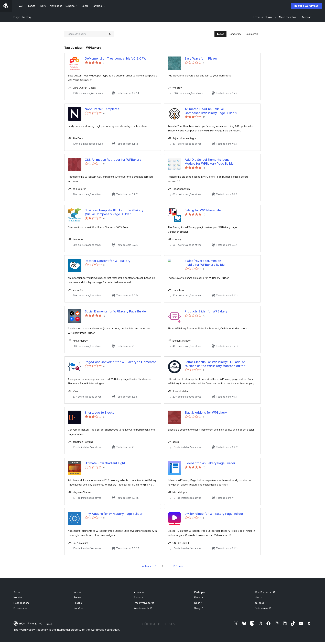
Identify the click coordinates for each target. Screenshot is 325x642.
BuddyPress (263, 608)
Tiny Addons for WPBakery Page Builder (114, 513)
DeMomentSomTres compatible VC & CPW (115, 58)
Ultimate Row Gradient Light (105, 463)
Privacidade (20, 608)
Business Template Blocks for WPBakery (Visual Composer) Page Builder (114, 212)
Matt (259, 597)
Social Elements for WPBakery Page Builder (116, 311)
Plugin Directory (22, 17)
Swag (198, 608)
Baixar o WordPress (306, 5)
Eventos (198, 597)
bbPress (261, 602)
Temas (77, 597)
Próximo (178, 566)
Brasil (49, 624)
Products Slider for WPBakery (206, 311)
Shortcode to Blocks (99, 412)
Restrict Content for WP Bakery (107, 261)
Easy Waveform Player (201, 58)
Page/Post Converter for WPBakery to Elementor (120, 362)
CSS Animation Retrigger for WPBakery (113, 159)
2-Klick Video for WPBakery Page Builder (214, 513)
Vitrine (77, 592)
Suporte (138, 597)
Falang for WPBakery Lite (203, 210)
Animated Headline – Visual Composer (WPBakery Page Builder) (211, 111)
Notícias (18, 597)
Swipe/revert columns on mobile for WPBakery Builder (205, 262)
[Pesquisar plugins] (110, 34)
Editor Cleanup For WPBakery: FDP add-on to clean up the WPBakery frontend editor (215, 364)
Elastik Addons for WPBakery (206, 412)
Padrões (78, 608)
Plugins (78, 602)
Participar (199, 592)
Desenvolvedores (144, 602)
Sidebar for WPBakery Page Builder (210, 463)
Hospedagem (21, 602)
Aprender (139, 592)
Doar (198, 602)
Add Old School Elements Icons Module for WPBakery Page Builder (210, 161)
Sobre (17, 592)
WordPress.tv (143, 608)
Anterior (146, 566)
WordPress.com (265, 592)
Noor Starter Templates (102, 109)
